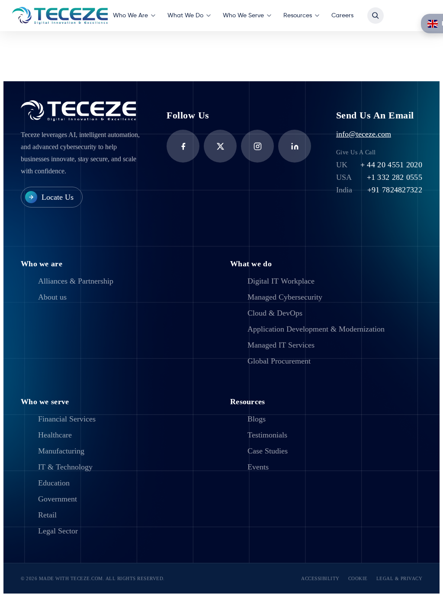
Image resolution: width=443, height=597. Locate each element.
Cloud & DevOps (274, 313)
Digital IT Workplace (281, 281)
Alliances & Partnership (75, 281)
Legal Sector (58, 531)
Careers (342, 15)
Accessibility (320, 578)
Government (57, 499)
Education (54, 483)
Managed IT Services (281, 345)
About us (52, 297)
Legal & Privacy (399, 578)
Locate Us (58, 197)
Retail (47, 515)
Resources (297, 15)
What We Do (185, 15)
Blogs (256, 419)
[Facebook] (183, 146)
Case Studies (267, 451)
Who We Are (130, 15)
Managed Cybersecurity (284, 297)
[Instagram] (257, 146)
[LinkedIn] (294, 146)
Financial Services (67, 419)
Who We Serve (243, 15)
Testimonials (267, 435)
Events (258, 467)
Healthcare (55, 435)
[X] (220, 146)
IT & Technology (65, 467)
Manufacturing (61, 451)
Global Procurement (279, 361)
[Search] (375, 15)
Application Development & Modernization (316, 329)
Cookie (358, 578)
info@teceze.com (363, 134)
